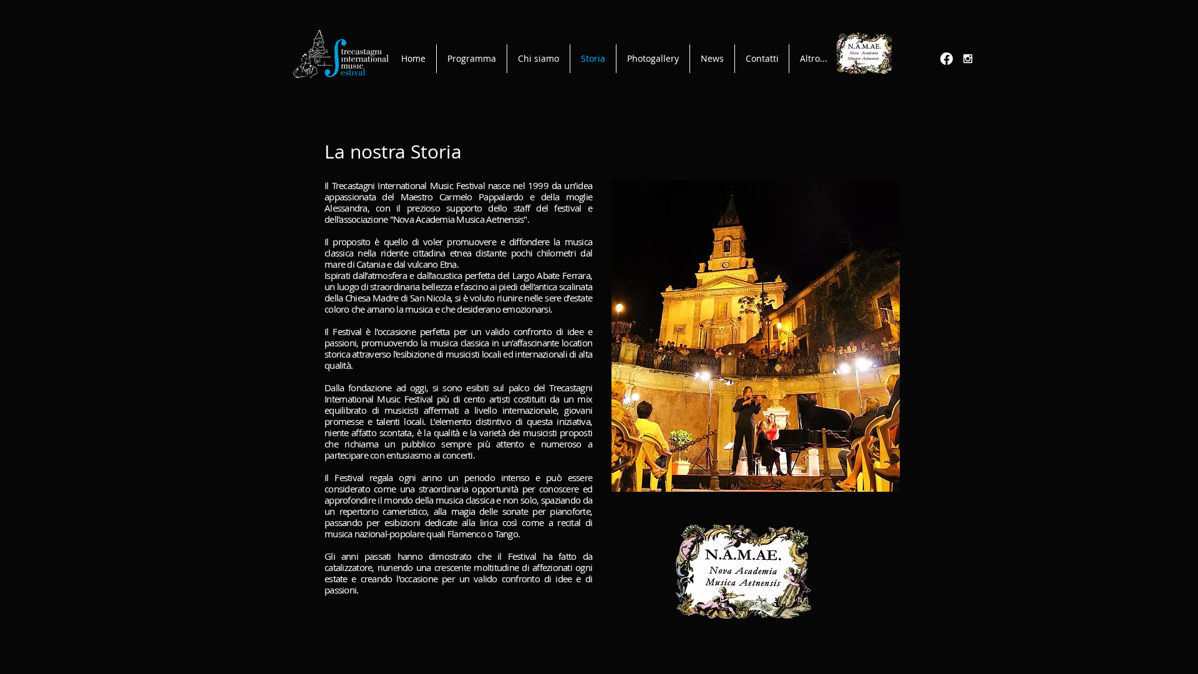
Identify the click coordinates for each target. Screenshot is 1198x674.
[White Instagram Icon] (968, 58)
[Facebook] (946, 58)
